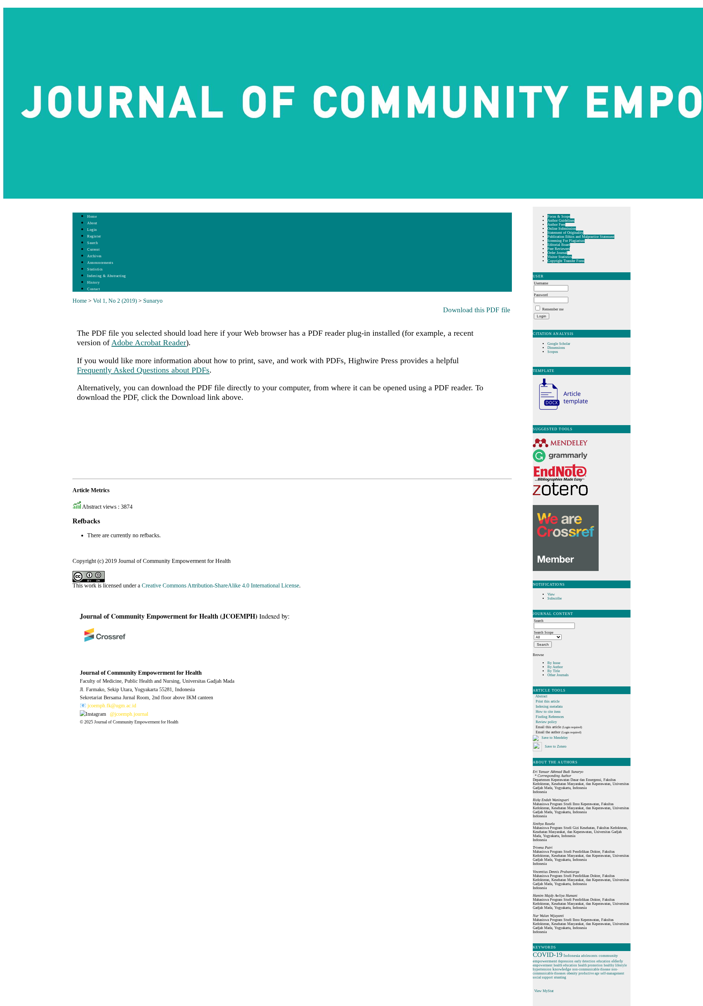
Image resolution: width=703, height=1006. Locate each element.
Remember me (552, 309)
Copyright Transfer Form (565, 261)
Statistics (95, 269)
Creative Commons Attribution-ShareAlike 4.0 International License (220, 585)
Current (93, 249)
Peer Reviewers (558, 249)
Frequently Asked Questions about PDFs (143, 370)
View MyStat (544, 991)
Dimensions (556, 348)
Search (92, 243)
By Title (553, 671)
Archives (94, 256)
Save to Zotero (555, 746)
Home (92, 216)
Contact (93, 289)
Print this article (547, 701)
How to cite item (548, 712)
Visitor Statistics (559, 257)
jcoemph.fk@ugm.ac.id (112, 705)
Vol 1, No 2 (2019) (115, 301)
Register (94, 236)
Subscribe (554, 598)
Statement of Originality (565, 233)
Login (92, 230)
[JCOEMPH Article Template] (560, 411)
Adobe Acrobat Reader (148, 342)
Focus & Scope (558, 216)
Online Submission (561, 228)
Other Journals (558, 675)
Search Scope (543, 632)
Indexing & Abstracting (106, 276)
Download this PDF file (476, 310)
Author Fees (556, 224)
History (93, 282)
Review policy (546, 722)
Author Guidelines (560, 220)
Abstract (541, 696)
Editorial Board (558, 245)
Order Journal (557, 253)
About (92, 223)
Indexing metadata (549, 706)
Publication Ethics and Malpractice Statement (580, 237)
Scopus (552, 352)
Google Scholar (559, 344)
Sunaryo (153, 301)
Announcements (100, 263)
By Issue (553, 663)
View (551, 594)
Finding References (550, 717)
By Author (555, 667)
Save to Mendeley (555, 738)
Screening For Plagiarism (566, 241)
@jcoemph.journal (129, 714)
